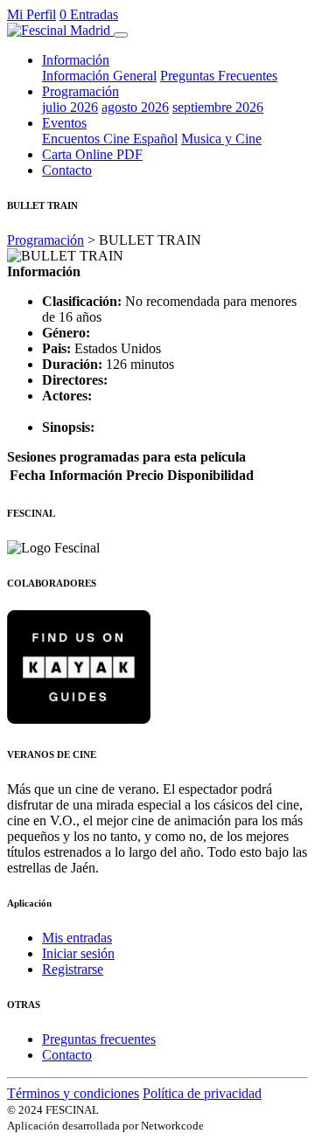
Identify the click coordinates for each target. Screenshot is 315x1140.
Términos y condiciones (73, 1093)
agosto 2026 (135, 107)
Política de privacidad (202, 1093)
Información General (99, 75)
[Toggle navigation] (121, 35)
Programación (45, 240)
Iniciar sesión (78, 953)
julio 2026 (70, 107)
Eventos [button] (64, 122)
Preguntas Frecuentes (218, 75)
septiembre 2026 (217, 107)
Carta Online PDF (92, 154)
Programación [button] (80, 91)
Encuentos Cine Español (110, 138)
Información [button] (75, 59)
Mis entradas (77, 937)
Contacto (67, 170)
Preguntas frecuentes (99, 1039)
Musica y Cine (221, 138)
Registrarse (72, 969)
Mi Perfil (31, 14)
